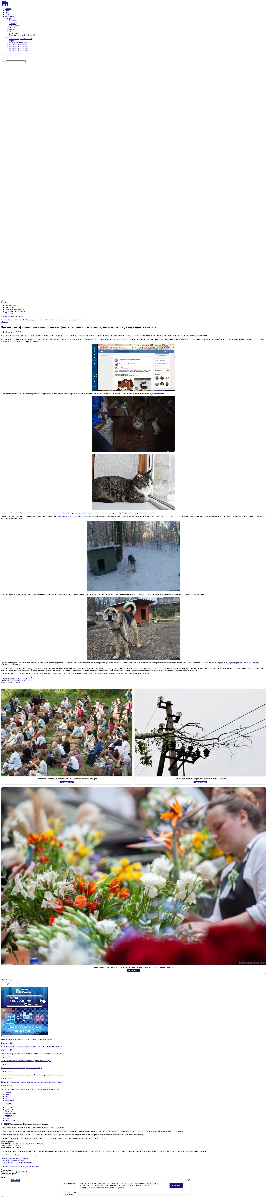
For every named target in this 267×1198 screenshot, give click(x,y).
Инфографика (10, 16)
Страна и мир (14, 33)
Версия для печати (24, 680)
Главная (3, 320)
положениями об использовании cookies (125, 1186)
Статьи (7, 10)
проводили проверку (25, 673)
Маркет (11, 41)
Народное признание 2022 (18, 50)
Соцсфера (12, 27)
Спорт (11, 31)
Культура (12, 29)
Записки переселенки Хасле (15, 311)
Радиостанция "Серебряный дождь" (22, 35)
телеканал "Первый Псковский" (20, 39)
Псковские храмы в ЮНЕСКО (20, 42)
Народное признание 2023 (18, 48)
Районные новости (11, 305)
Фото (7, 12)
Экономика (13, 22)
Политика (12, 20)
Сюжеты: (4, 302)
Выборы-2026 (10, 307)
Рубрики (8, 18)
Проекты (8, 37)
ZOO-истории (10, 313)
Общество (12, 24)
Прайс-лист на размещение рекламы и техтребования (20, 1166)
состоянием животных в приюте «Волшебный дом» (73, 516)
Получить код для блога (9, 680)
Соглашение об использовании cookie (14, 1159)
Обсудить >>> (18, 682)
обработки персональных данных (111, 1188)
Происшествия (14, 26)
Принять (176, 1185)
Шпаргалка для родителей (14, 309)
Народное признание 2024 (18, 46)
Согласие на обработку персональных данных (17, 1162)
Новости (8, 9)
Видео (7, 14)
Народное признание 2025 (18, 44)
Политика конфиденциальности (12, 1160)
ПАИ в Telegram (7, 980)
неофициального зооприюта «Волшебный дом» (24, 335)
